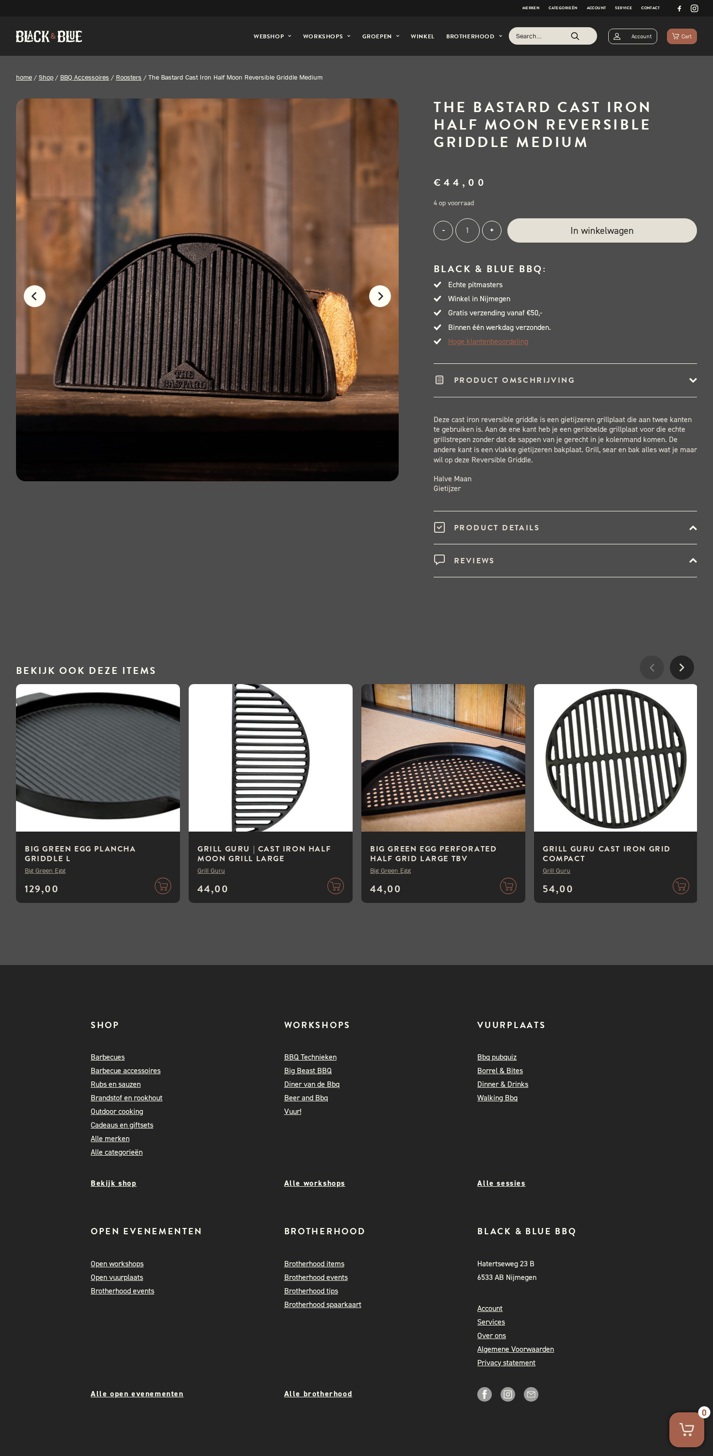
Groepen (377, 36)
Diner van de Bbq (312, 1084)
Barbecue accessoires (126, 1070)
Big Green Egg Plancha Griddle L (80, 854)
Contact (650, 8)
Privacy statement (506, 1363)
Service (623, 8)
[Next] (385, 301)
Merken (530, 8)
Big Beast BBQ (308, 1070)
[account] (632, 36)
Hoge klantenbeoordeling (488, 341)
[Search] (553, 36)
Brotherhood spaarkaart (322, 1304)
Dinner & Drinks (502, 1084)
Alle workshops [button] (314, 1183)
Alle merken (110, 1138)
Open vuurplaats (117, 1277)
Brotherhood (470, 36)
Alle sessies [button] (501, 1183)
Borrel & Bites (500, 1070)
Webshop (269, 36)
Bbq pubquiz (497, 1057)
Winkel (423, 36)
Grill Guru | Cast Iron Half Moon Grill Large (264, 854)
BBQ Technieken (310, 1057)
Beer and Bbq (306, 1098)
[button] (679, 8)
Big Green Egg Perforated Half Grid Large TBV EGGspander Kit (433, 858)
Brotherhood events (122, 1291)
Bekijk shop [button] (114, 1183)
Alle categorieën (117, 1152)
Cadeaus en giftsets (122, 1125)
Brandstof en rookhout (126, 1098)
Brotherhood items (314, 1264)
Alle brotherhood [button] (318, 1394)
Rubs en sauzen (116, 1084)
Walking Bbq (497, 1098)
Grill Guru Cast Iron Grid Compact (607, 854)
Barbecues (108, 1057)
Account (596, 8)
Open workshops (117, 1264)
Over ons (491, 1335)
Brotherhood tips (311, 1291)
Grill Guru (211, 870)
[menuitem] (531, 8)
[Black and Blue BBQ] (49, 36)
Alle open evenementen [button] (137, 1394)
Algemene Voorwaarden (515, 1349)
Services (491, 1322)
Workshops (323, 36)
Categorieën (563, 8)
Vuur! (292, 1111)
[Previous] (30, 301)
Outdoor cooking (117, 1111)
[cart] (682, 36)
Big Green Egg (45, 870)
